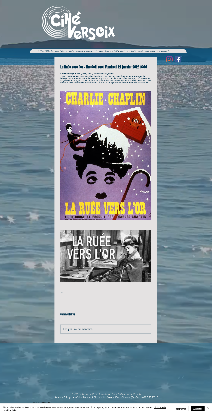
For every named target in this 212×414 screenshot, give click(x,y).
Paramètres (180, 408)
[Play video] (105, 256)
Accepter (197, 408)
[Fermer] (208, 409)
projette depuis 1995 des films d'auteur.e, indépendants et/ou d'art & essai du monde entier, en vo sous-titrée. (125, 51)
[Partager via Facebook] (61, 292)
